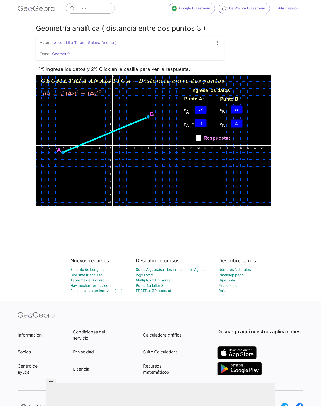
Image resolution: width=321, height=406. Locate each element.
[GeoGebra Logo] (36, 8)
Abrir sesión (288, 8)
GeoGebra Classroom (247, 8)
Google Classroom (194, 8)
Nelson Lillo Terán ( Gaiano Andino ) (84, 42)
